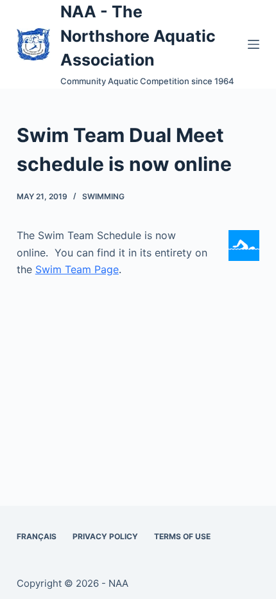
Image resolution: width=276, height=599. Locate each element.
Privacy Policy (105, 536)
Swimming (103, 196)
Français (36, 536)
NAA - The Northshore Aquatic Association (138, 35)
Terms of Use (182, 536)
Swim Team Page (77, 269)
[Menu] (253, 44)
